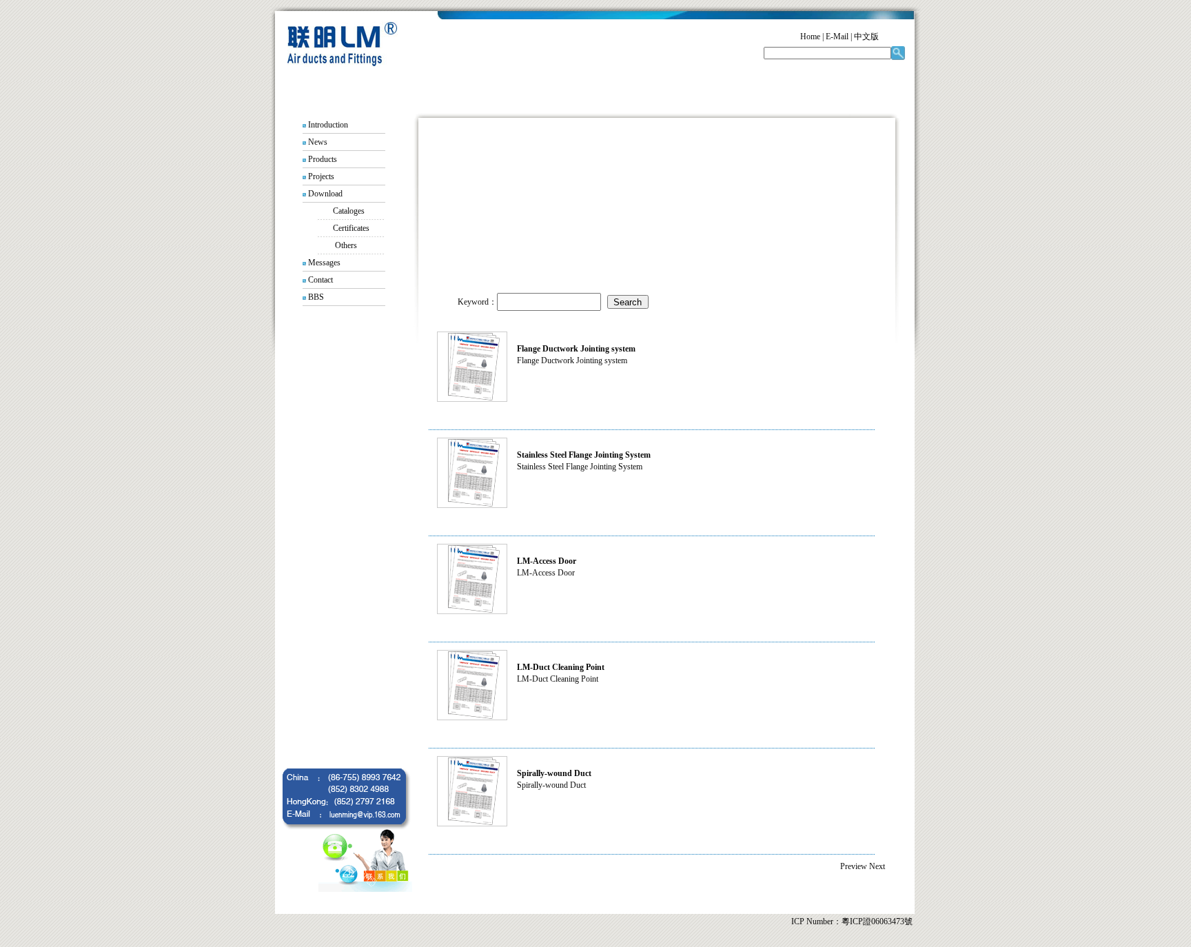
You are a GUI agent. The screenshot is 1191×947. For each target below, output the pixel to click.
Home (810, 36)
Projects (321, 176)
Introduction (328, 125)
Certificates (351, 228)
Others (346, 245)
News (317, 142)
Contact (320, 280)
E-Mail (837, 36)
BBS (316, 297)
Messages (324, 262)
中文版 (866, 36)
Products (322, 159)
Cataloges (349, 211)
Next (877, 866)
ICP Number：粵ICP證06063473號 (852, 921)
